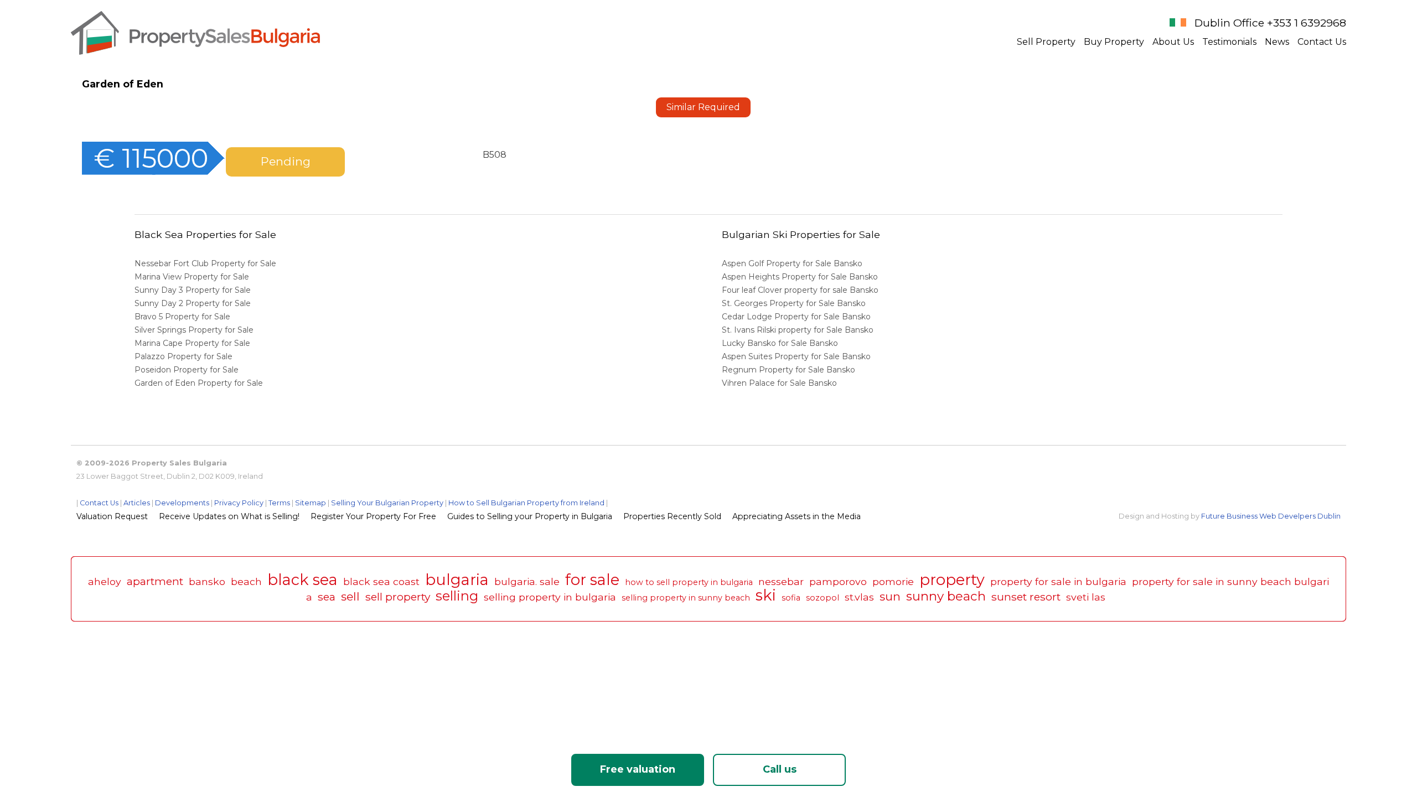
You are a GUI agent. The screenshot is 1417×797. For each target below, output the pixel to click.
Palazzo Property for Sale (183, 356)
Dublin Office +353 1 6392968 (1270, 22)
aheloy (104, 581)
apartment (155, 581)
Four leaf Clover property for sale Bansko (801, 290)
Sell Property (1046, 42)
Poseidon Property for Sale (187, 370)
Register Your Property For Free (373, 516)
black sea (302, 580)
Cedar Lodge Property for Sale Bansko (797, 317)
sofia (791, 598)
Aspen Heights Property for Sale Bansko (801, 277)
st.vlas (859, 597)
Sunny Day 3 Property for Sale (193, 290)
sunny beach (946, 596)
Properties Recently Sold (672, 516)
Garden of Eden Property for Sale (199, 383)
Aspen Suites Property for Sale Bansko (797, 356)
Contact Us (1321, 42)
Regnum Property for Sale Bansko (789, 370)
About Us (1173, 42)
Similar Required (703, 107)
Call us (780, 769)
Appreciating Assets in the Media (796, 516)
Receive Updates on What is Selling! (229, 516)
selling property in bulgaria (550, 597)
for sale (592, 580)
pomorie (893, 581)
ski (766, 595)
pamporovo (838, 581)
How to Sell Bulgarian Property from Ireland (526, 503)
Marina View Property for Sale (192, 277)
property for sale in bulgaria (1058, 581)
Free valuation (637, 769)
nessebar (781, 581)
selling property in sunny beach (686, 598)
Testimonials (1229, 42)
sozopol (822, 598)
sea (326, 596)
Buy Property (1114, 42)
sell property (397, 596)
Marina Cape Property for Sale (192, 343)
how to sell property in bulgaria (689, 582)
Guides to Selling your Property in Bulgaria (529, 516)
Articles (136, 503)
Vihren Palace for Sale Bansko (780, 383)
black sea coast (381, 581)
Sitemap (310, 503)
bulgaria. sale (527, 581)
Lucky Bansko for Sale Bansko (781, 343)
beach (246, 581)
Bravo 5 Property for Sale (182, 317)
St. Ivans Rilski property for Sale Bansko (799, 330)
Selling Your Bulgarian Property (387, 503)
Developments (182, 503)
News (1277, 42)
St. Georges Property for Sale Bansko (795, 303)
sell (350, 596)
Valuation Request (112, 516)
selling (457, 596)
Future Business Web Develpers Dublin (1271, 516)
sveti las (1085, 597)
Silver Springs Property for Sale (194, 330)
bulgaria (457, 580)
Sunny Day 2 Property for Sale (193, 303)
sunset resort (1026, 596)
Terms (279, 503)
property (952, 580)
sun (890, 596)
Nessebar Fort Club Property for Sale (205, 263)
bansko (207, 581)
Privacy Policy (238, 503)
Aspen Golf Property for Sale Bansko (793, 263)
